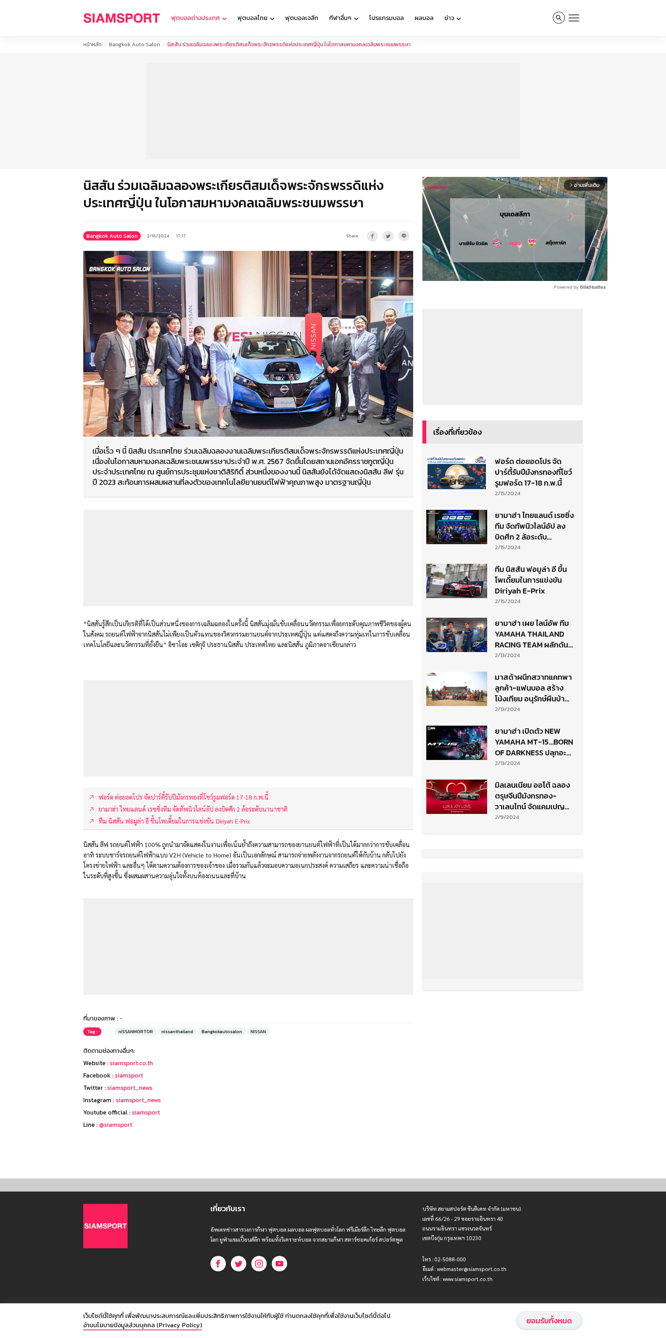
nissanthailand (177, 1031)
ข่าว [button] (450, 17)
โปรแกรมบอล (386, 17)
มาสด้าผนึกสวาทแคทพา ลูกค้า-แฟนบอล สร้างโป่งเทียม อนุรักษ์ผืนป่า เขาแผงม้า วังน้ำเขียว (533, 688)
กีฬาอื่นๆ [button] (341, 17)
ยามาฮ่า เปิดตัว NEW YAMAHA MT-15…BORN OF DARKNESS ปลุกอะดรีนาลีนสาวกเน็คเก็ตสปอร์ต (534, 742)
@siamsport (115, 1124)
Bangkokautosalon (222, 1031)
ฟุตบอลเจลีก (301, 17)
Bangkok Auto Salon (134, 44)
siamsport (129, 1075)
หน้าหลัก (92, 44)
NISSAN (258, 1031)
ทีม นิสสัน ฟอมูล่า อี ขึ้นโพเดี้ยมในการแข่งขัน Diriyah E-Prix (531, 580)
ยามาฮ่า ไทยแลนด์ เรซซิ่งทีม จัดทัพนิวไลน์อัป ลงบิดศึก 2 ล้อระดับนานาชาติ (534, 526)
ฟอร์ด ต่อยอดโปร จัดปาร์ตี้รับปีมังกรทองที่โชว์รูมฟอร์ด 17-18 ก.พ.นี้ (533, 472)
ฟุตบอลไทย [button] (253, 17)
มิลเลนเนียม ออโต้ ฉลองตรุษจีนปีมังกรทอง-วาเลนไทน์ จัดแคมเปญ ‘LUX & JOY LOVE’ (532, 796)
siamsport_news (129, 1087)
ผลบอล (424, 17)
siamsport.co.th (131, 1062)
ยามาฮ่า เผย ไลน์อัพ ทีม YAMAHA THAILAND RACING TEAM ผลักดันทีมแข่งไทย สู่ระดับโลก (532, 634)
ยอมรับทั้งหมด (549, 1320)
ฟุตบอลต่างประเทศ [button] (196, 17)
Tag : (92, 1031)
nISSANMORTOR (135, 1031)
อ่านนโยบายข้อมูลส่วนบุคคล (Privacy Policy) (142, 1325)
